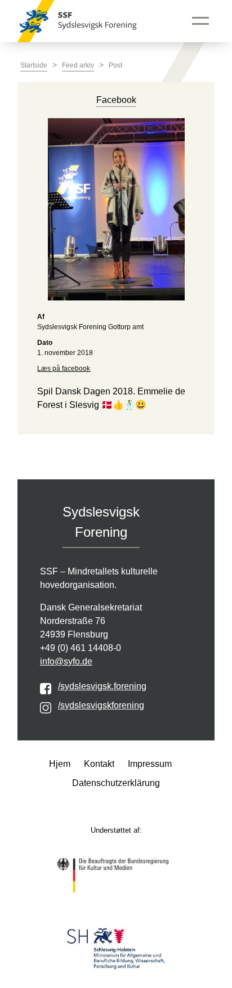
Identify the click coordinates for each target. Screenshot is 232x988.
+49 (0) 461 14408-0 (80, 648)
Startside (33, 65)
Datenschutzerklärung (116, 783)
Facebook (116, 100)
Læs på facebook (63, 368)
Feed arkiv (78, 65)
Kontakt (99, 764)
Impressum (150, 764)
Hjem (59, 764)
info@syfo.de (66, 661)
